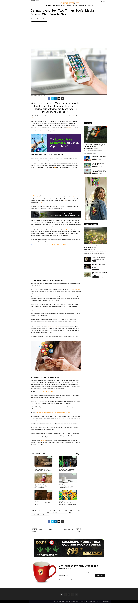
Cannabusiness (38, 21)
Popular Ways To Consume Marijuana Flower (93, 247)
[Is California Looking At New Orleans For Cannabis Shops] (87, 171)
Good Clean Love (72, 510)
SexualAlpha (58, 512)
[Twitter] (52, 98)
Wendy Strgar (45, 514)
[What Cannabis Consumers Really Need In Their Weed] (87, 259)
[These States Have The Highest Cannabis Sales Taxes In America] (87, 274)
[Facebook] (49, 98)
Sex (46, 21)
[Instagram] (65, 594)
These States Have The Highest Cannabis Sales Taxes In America (99, 274)
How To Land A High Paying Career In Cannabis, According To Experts (99, 266)
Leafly (78, 510)
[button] (105, 5)
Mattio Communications (50, 512)
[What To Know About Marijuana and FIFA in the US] (95, 134)
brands (55, 510)
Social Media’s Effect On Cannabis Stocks (46, 391)
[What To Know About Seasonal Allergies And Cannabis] (87, 158)
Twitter (70, 512)
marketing (33, 512)
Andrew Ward (36, 18)
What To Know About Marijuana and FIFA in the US (94, 145)
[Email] (58, 98)
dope (63, 510)
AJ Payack (37, 510)
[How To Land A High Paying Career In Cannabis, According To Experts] (87, 266)
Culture (43, 21)
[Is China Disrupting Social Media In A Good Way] (87, 165)
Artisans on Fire (43, 510)
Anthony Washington (88, 148)
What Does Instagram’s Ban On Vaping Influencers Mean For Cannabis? (53, 412)
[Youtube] (76, 594)
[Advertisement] (69, 36)
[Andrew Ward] (31, 18)
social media (65, 512)
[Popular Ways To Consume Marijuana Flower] (95, 235)
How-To (86, 243)
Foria (66, 510)
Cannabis (32, 21)
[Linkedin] (55, 98)
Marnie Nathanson (40, 512)
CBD (59, 510)
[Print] (62, 98)
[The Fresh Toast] (69, 3)
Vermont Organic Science (36, 514)
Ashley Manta (50, 510)
